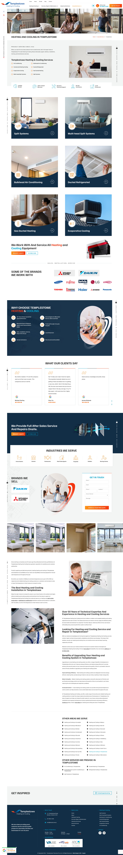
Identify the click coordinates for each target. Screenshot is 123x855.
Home (30, 1)
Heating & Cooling (33, 6)
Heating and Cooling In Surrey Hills (73, 751)
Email (87, 484)
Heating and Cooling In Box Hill (96, 725)
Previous (111, 401)
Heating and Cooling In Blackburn (72, 725)
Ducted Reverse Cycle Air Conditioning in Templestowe (74, 770)
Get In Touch (116, 6)
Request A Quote (18, 253)
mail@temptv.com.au (52, 822)
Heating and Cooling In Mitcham (97, 745)
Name (87, 480)
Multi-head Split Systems (105, 815)
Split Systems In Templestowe (71, 774)
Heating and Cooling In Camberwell (73, 732)
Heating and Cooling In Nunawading (73, 748)
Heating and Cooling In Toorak (71, 755)
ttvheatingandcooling (104, 793)
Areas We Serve (76, 6)
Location (101, 489)
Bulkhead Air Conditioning (106, 817)
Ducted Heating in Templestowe (97, 766)
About (35, 1)
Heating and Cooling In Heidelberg (97, 738)
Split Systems (103, 813)
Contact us (65, 702)
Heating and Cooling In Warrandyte (98, 755)
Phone (88, 489)
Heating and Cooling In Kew (96, 742)
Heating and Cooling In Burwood (97, 729)
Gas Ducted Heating (104, 821)
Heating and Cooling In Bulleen (72, 729)
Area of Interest (89, 493)
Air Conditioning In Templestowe (72, 766)
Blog (45, 1)
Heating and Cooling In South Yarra (97, 748)
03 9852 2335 (32, 253)
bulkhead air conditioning (25, 600)
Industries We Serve (65, 6)
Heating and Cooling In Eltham (96, 735)
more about (86, 648)
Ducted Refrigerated (104, 819)
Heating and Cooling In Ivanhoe (72, 742)
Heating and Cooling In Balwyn (96, 722)
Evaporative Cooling (104, 823)
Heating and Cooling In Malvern (72, 745)
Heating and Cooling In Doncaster (97, 732)
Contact (50, 1)
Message (88, 498)
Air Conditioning (103, 825)
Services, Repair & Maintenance (49, 6)
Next (111, 404)
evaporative (14, 600)
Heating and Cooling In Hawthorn (72, 738)
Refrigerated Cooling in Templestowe (98, 769)
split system (50, 598)
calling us (106, 648)
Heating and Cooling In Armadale (72, 722)
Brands (40, 1)
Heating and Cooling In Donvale (72, 735)
